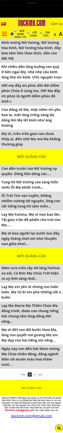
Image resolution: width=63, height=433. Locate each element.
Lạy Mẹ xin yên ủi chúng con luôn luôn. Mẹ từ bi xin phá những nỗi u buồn (31, 292)
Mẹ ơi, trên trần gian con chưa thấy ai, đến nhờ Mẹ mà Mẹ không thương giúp (30, 139)
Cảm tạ (56, 23)
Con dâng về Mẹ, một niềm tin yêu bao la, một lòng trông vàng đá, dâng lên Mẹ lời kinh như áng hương (31, 117)
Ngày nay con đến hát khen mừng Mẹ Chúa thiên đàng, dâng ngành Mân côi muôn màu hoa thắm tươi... (30, 356)
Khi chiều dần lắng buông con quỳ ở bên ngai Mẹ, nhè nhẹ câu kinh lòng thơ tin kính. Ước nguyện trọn (31, 72)
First (23, 374)
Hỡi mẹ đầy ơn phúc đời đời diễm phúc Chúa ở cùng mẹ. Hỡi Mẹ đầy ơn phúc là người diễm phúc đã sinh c (30, 93)
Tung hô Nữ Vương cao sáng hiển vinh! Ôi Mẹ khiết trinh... (29, 185)
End (40, 374)
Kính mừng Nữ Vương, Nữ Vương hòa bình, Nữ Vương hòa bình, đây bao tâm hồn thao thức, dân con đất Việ (31, 50)
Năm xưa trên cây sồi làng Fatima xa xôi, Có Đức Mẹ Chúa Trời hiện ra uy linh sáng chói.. (30, 273)
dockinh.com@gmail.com (31, 415)
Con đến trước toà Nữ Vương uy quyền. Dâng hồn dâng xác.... (29, 171)
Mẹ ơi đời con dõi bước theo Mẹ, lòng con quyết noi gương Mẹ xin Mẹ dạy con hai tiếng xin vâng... (29, 335)
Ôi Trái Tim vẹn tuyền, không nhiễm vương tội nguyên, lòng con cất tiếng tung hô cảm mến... (30, 200)
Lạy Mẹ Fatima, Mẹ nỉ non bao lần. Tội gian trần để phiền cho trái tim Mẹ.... (31, 219)
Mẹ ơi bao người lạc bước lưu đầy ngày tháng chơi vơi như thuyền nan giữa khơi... (30, 238)
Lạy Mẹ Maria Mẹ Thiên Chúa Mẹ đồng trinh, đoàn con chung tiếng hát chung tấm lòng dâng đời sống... (29, 313)
